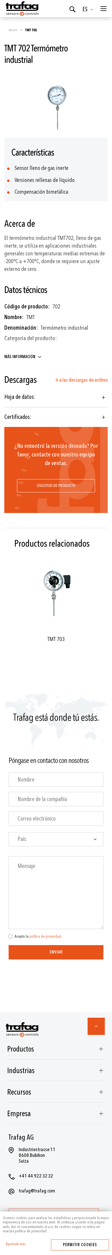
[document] (56, 1224)
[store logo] (21, 8)
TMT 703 (56, 639)
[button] (88, 9)
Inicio (13, 30)
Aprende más (16, 1244)
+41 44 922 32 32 (36, 1176)
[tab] (56, 397)
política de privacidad (45, 936)
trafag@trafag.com (37, 1190)
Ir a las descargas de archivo (82, 380)
